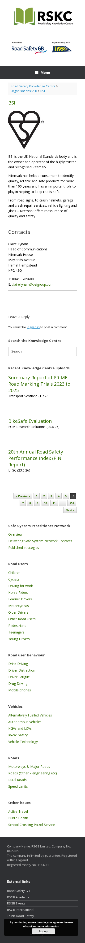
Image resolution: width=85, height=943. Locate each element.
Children (14, 572)
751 (72, 503)
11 (54, 503)
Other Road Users (22, 619)
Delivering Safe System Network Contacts (40, 541)
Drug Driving (17, 683)
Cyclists (14, 579)
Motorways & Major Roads (29, 766)
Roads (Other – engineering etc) (32, 773)
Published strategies (23, 547)
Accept (43, 931)
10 (45, 503)
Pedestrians (17, 625)
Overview (15, 534)
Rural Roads (17, 779)
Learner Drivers (20, 599)
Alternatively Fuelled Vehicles (30, 715)
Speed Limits (18, 786)
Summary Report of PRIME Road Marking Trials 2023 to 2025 (39, 383)
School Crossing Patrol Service (31, 824)
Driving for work (20, 586)
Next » (70, 510)
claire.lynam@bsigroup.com (33, 284)
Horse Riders (18, 592)
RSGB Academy (18, 897)
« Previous (23, 496)
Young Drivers (19, 639)
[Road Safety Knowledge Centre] (42, 17)
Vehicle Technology (23, 741)
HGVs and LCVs (20, 728)
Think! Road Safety (20, 916)
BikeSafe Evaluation (30, 421)
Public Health (18, 818)
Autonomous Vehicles (25, 722)
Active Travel (18, 811)
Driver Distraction (21, 670)
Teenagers (16, 632)
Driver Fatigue (19, 677)
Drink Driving (18, 663)
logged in (33, 327)
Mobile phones (19, 690)
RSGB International (20, 910)
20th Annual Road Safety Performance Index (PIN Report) (35, 458)
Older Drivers (18, 612)
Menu (45, 72)
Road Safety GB (18, 891)
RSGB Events (16, 903)
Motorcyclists (18, 605)
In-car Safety (18, 735)
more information (48, 926)
